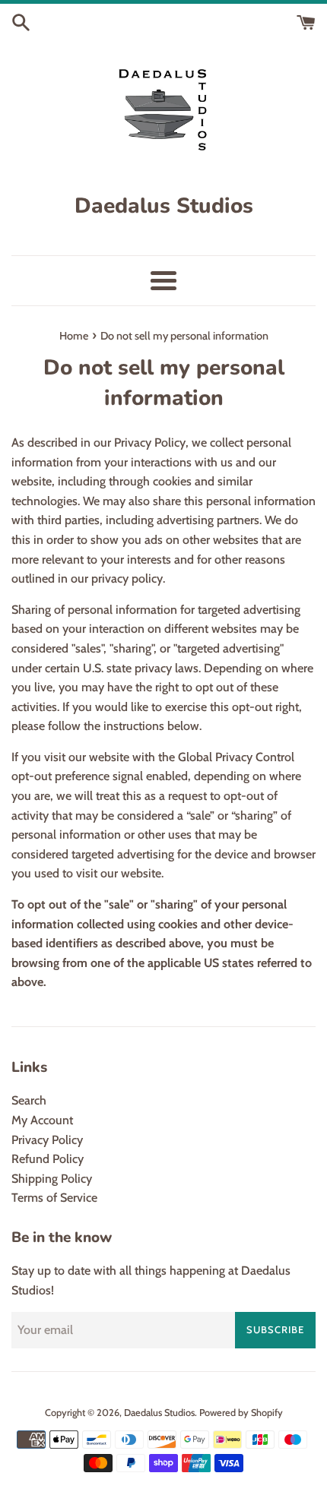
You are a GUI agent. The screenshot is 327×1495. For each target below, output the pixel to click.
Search (28, 1100)
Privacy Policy (47, 1140)
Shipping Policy (51, 1178)
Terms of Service (54, 1197)
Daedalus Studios (159, 1412)
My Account (42, 1120)
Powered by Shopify (241, 1412)
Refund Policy (47, 1159)
